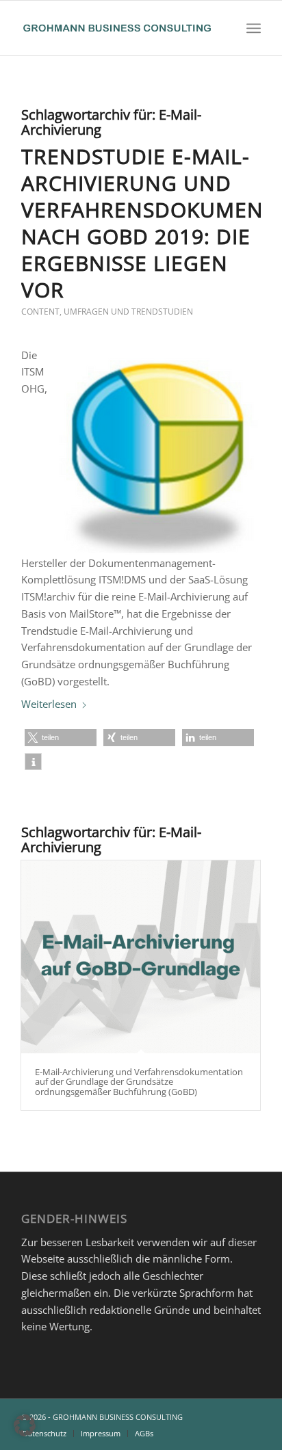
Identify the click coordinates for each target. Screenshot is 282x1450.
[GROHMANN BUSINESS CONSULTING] (117, 28)
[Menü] (253, 28)
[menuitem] (253, 28)
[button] (61, 737)
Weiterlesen (49, 704)
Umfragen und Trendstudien (128, 311)
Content (40, 311)
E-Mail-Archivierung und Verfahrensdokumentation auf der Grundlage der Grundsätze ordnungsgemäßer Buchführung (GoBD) (139, 1082)
